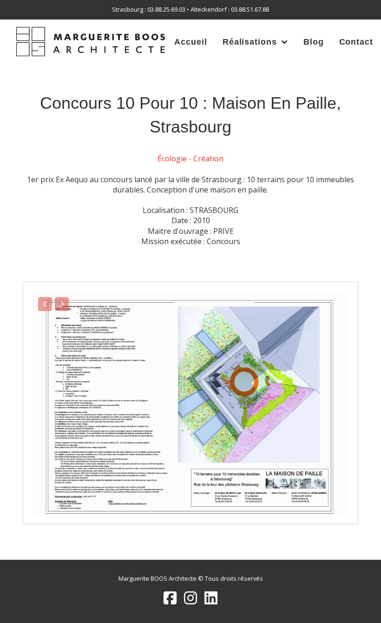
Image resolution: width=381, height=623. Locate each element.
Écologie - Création (190, 158)
